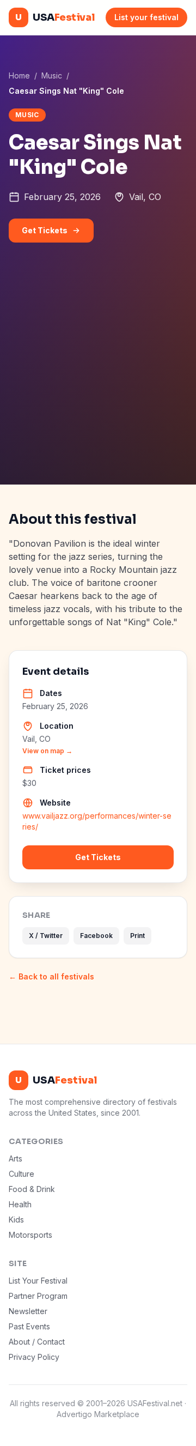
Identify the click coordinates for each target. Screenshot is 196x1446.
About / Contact (37, 1341)
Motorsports (30, 1234)
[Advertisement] (98, 381)
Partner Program (38, 1295)
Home (19, 75)
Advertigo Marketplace (98, 1414)
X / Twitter (46, 935)
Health (20, 1204)
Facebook (96, 935)
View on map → (47, 751)
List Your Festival (38, 1280)
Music (51, 75)
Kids (16, 1219)
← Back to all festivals (51, 976)
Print (137, 935)
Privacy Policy (34, 1357)
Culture (21, 1173)
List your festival (146, 17)
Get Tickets (45, 230)
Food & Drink (32, 1189)
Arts (15, 1158)
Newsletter (28, 1311)
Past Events (29, 1326)
